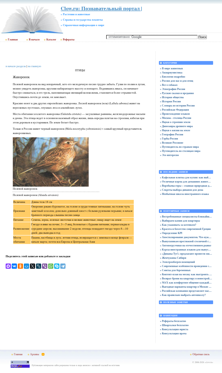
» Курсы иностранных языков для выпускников (186, 249)
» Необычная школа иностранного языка (184, 194)
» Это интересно (169, 155)
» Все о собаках (169, 85)
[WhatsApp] (50, 266)
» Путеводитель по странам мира (179, 147)
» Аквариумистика (171, 72)
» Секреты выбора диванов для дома (181, 190)
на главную (34, 66)
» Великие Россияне (171, 142)
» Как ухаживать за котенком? (178, 225)
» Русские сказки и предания (177, 93)
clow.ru (209, 362)
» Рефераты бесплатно (173, 321)
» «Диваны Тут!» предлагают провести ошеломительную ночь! (186, 253)
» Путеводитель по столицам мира (180, 151)
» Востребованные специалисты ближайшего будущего (186, 216)
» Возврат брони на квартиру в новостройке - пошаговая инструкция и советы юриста (186, 278)
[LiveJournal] (38, 266)
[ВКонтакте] (14, 266)
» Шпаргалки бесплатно (174, 325)
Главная (13, 39)
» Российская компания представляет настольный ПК (186, 291)
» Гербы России (169, 138)
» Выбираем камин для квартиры (180, 220)
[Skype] (56, 266)
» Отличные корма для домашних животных (186, 181)
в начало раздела (16, 66)
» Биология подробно (172, 76)
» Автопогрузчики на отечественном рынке (185, 245)
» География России (171, 134)
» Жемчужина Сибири (173, 258)
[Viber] (44, 266)
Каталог (51, 39)
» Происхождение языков (175, 114)
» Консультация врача (173, 333)
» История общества (172, 97)
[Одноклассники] (20, 266)
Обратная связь (201, 354)
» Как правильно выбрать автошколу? (183, 295)
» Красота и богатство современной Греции (185, 229)
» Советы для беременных (175, 270)
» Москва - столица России (175, 118)
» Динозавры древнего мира (176, 126)
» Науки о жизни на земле (175, 130)
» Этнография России (172, 89)
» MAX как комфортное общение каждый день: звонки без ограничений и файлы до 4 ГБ (186, 282)
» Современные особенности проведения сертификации (186, 266)
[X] (32, 266)
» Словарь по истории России (177, 105)
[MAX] (8, 266)
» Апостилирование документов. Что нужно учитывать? (186, 237)
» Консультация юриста (174, 329)
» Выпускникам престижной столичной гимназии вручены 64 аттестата (186, 241)
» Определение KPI (171, 233)
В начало (34, 39)
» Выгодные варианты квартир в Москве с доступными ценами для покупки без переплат (186, 286)
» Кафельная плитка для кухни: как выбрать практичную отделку (186, 177)
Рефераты (68, 39)
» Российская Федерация (174, 109)
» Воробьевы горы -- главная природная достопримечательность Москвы (186, 185)
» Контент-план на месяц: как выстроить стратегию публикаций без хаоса (186, 274)
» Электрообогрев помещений (177, 262)
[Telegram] (62, 266)
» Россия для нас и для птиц (176, 81)
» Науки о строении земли (175, 122)
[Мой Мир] (26, 266)
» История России (170, 101)
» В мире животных (171, 68)
